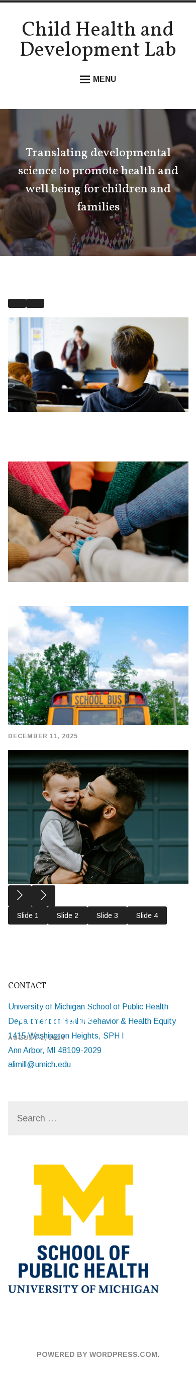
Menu (104, 79)
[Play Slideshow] (35, 303)
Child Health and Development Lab (98, 41)
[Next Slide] (43, 895)
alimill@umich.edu (39, 1064)
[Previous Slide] (20, 895)
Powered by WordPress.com (97, 1354)
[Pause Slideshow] (17, 303)
